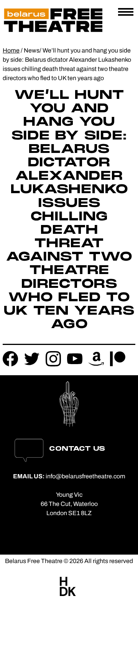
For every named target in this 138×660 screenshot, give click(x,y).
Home (11, 50)
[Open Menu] (125, 12)
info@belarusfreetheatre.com (85, 476)
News (31, 50)
